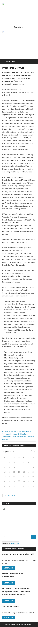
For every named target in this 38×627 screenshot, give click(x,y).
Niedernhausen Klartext (13, 549)
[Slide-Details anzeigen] (19, 32)
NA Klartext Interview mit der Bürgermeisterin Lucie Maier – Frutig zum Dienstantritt (17, 591)
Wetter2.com (14, 543)
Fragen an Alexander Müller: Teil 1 (18, 554)
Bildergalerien (10, 495)
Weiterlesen (8, 568)
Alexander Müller (10, 606)
